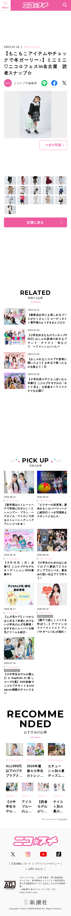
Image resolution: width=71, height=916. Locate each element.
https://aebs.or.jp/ (28, 892)
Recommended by (50, 819)
